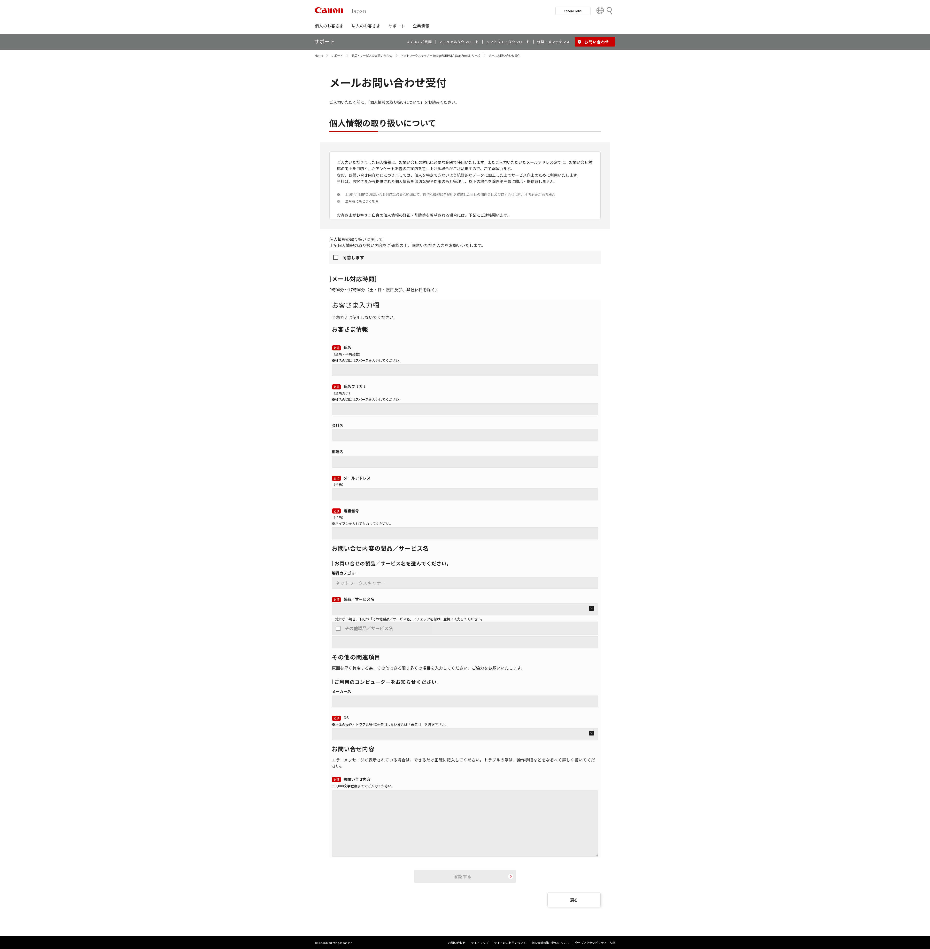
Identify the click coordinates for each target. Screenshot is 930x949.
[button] (329, 25)
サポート (337, 55)
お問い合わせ (456, 943)
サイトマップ (479, 943)
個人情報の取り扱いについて (550, 943)
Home (319, 55)
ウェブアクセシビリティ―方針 (595, 943)
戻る (574, 900)
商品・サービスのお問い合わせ (371, 55)
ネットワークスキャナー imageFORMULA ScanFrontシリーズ (440, 55)
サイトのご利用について (510, 943)
